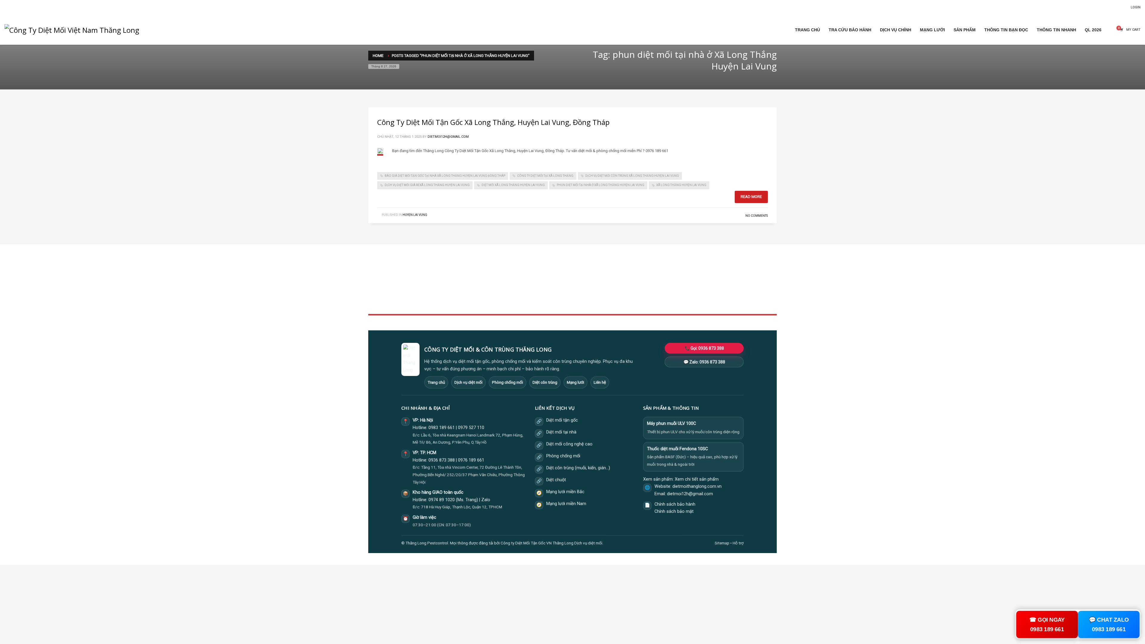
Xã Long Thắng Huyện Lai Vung (681, 185)
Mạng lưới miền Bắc (565, 491)
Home (512, 275)
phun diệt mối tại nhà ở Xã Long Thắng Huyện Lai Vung (600, 185)
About (512, 295)
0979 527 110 (471, 427)
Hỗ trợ (738, 543)
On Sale (653, 282)
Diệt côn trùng (545, 382)
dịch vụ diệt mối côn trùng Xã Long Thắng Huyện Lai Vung (632, 175)
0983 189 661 (441, 427)
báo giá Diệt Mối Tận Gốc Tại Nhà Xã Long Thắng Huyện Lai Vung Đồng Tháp (445, 175)
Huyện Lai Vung (415, 214)
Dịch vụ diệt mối (468, 382)
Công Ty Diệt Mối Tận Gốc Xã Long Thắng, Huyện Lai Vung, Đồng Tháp (493, 122)
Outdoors (515, 288)
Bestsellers (656, 275)
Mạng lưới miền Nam (566, 503)
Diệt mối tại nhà (561, 432)
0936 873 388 (441, 460)
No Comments (756, 215)
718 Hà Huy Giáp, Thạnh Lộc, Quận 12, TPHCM (461, 506)
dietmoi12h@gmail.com (448, 137)
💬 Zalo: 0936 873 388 (704, 362)
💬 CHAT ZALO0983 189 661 (1108, 624)
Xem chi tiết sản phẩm (697, 479)
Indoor (513, 282)
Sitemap (722, 543)
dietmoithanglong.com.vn (697, 486)
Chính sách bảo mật (674, 511)
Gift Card (654, 301)
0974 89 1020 (441, 499)
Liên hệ (600, 382)
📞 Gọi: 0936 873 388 (704, 348)
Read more (751, 196)
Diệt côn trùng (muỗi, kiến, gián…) (578, 467)
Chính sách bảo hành (674, 504)
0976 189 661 (471, 460)
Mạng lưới (575, 382)
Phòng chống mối (507, 382)
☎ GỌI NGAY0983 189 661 (1047, 624)
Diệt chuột (556, 479)
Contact (514, 301)
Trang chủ (436, 382)
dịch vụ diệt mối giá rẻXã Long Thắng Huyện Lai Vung (427, 185)
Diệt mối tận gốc (562, 420)
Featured (654, 295)
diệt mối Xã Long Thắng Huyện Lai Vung (513, 185)
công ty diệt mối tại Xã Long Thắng (545, 175)
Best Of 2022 (657, 288)
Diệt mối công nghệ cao (569, 444)
